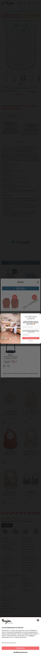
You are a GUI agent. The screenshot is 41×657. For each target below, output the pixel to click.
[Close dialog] (39, 314)
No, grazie (31, 340)
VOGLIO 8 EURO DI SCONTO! (30, 338)
